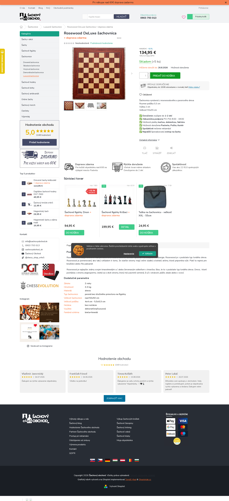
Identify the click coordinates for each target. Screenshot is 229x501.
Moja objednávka (125, 440)
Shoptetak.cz (145, 479)
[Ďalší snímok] (132, 73)
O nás (22, 8)
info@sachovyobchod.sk (36, 241)
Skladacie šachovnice (31, 66)
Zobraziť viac (114, 398)
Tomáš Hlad (130, 479)
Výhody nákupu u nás (79, 419)
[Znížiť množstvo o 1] (148, 77)
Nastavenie (129, 253)
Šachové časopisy (125, 423)
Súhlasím (149, 253)
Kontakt (31, 8)
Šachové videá (123, 431)
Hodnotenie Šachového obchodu (84, 427)
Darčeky (25, 111)
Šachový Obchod (33, 253)
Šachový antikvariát (30, 93)
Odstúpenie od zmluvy (79, 440)
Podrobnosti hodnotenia (101, 43)
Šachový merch (28, 105)
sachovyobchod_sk (34, 249)
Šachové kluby (123, 436)
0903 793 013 (32, 245)
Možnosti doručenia (180, 67)
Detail (125, 227)
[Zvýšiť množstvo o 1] (148, 73)
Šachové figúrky (29, 50)
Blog (41, 8)
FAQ (48, 8)
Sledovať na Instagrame (41, 346)
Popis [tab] (69, 245)
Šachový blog (75, 423)
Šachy (24, 45)
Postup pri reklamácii (78, 436)
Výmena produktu (77, 444)
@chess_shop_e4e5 (34, 257)
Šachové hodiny (29, 82)
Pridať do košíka (164, 75)
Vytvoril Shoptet (117, 486)
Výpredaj (26, 116)
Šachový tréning (124, 427)
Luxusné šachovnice (31, 76)
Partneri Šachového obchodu (82, 431)
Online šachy (27, 99)
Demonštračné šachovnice (33, 72)
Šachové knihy (28, 88)
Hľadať (121, 16)
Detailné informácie (148, 140)
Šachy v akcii (27, 39)
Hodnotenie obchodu (114, 358)
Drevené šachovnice (31, 62)
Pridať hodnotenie (39, 142)
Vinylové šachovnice (31, 69)
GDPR (72, 453)
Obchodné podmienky (63, 8)
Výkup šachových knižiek (128, 419)
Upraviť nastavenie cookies (142, 475)
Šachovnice (27, 56)
